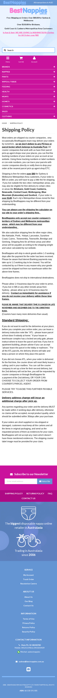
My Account (28, 575)
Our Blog (28, 601)
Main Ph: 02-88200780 (31, 645)
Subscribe (45, 481)
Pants (5, 77)
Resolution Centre (28, 583)
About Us (28, 597)
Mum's (5, 96)
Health (5, 91)
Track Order (28, 579)
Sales (4, 111)
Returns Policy (35, 493)
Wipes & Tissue (9, 81)
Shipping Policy (14, 493)
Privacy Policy (29, 623)
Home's (5, 101)
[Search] (5, 50)
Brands (6, 67)
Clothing (7, 116)
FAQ (50, 493)
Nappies (6, 72)
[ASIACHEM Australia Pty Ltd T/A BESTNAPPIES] (28, 11)
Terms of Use (28, 619)
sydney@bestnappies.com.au (31, 661)
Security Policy (28, 632)
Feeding (6, 86)
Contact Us (28, 498)
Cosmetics (7, 106)
